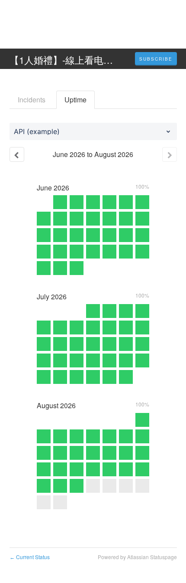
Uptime (75, 100)
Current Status (30, 556)
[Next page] (169, 154)
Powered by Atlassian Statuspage (137, 556)
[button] (156, 59)
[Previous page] (17, 154)
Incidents (31, 100)
